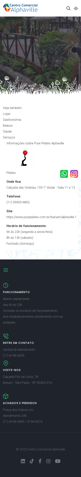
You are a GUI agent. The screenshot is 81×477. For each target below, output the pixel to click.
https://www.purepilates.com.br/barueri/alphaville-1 (41, 217)
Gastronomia (12, 120)
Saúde (7, 131)
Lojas (6, 114)
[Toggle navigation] (76, 8)
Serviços (9, 137)
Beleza (7, 125)
